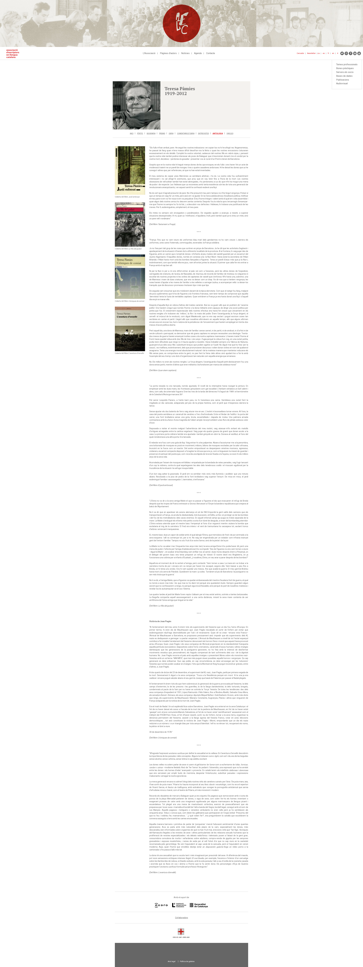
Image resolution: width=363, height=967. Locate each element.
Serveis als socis (344, 72)
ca (319, 53)
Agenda (198, 53)
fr (328, 53)
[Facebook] (350, 53)
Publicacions (342, 79)
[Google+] (355, 53)
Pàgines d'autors (168, 53)
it (337, 53)
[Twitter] (342, 53)
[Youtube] (359, 53)
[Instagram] (346, 53)
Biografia (151, 133)
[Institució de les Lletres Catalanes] (190, 905)
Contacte (210, 53)
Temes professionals (346, 64)
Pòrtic (140, 133)
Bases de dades (344, 76)
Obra (171, 133)
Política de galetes (187, 961)
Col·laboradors (181, 918)
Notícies (185, 53)
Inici (131, 133)
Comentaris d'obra (185, 133)
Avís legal (171, 961)
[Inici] (13, 53)
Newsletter (311, 53)
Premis (162, 133)
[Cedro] (161, 905)
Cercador (300, 53)
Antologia (218, 133)
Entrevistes (203, 133)
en (333, 53)
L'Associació (149, 53)
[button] (136, 105)
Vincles (230, 133)
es (324, 53)
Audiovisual (342, 83)
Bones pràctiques (345, 68)
